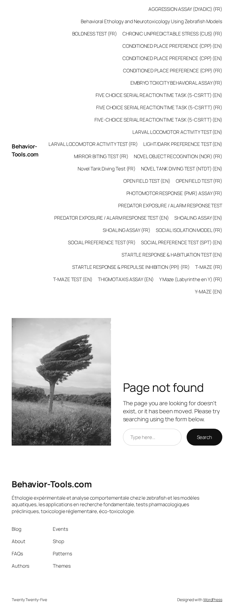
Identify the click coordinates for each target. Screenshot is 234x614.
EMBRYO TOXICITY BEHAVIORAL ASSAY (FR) (176, 83)
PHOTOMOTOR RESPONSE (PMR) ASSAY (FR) (174, 193)
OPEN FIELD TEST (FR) (199, 181)
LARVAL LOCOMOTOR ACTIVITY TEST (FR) (93, 144)
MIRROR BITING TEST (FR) (101, 156)
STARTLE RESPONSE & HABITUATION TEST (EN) (172, 254)
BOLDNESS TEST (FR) (94, 33)
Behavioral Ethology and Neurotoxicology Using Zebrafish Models (151, 21)
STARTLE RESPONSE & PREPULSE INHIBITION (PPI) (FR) (131, 267)
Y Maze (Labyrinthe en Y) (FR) (190, 279)
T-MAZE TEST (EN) (72, 279)
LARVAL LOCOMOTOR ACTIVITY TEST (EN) (177, 132)
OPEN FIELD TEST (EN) (146, 181)
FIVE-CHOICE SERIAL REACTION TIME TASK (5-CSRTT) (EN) (158, 119)
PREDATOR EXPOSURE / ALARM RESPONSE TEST (170, 205)
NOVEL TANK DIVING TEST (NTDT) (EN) (181, 168)
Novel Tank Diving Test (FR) (107, 168)
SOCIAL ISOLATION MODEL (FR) (189, 230)
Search (204, 437)
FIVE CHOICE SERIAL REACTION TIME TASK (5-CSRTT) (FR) (159, 107)
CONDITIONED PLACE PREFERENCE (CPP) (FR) (172, 70)
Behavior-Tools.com (25, 150)
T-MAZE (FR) (208, 267)
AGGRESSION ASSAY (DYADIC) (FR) (185, 9)
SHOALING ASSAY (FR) (126, 230)
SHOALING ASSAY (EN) (198, 217)
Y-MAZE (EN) (208, 291)
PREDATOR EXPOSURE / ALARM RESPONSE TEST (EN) (111, 217)
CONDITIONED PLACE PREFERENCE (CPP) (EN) (172, 46)
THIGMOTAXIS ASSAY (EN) (126, 279)
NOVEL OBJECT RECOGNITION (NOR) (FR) (178, 156)
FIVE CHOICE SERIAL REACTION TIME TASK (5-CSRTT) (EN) (159, 95)
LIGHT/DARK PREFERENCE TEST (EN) (182, 144)
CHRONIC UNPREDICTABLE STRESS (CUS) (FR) (172, 33)
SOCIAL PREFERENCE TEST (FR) (102, 242)
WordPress (212, 599)
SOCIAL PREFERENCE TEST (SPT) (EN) (181, 242)
